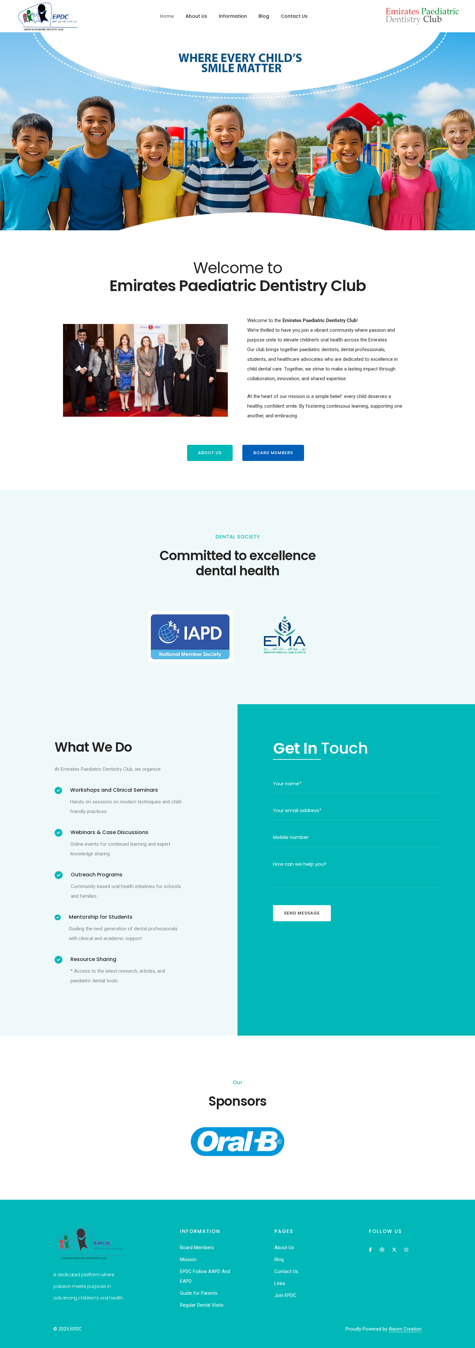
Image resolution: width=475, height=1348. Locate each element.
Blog (264, 16)
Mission (188, 1259)
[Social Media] (370, 1249)
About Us (196, 16)
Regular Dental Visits (202, 1305)
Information (233, 16)
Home (167, 16)
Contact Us (294, 16)
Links (279, 1283)
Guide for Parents (198, 1293)
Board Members (197, 1247)
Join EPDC (285, 1295)
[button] (210, 453)
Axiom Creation (405, 1329)
